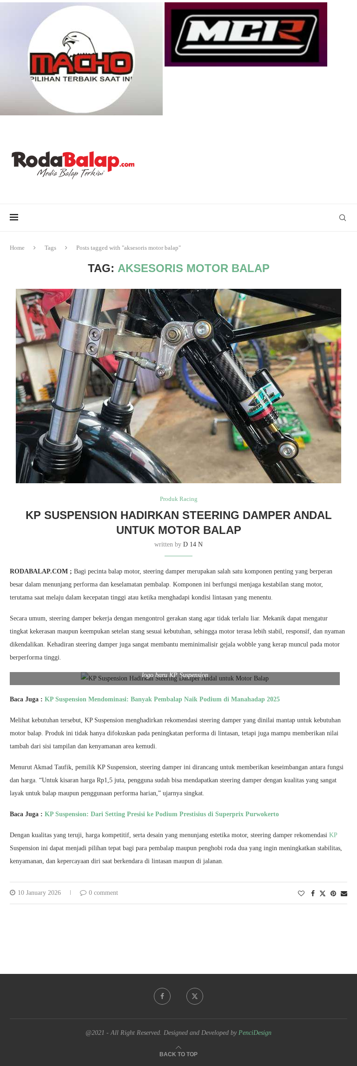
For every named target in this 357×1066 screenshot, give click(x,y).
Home (17, 247)
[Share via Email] (344, 894)
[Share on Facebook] (313, 894)
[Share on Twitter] (322, 893)
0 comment (103, 892)
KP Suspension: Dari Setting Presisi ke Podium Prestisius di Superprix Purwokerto (162, 814)
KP (333, 835)
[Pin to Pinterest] (333, 894)
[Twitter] (194, 996)
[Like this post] (301, 894)
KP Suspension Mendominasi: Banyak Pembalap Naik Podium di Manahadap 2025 (162, 699)
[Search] (342, 217)
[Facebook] (162, 996)
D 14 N (193, 544)
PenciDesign (254, 1032)
